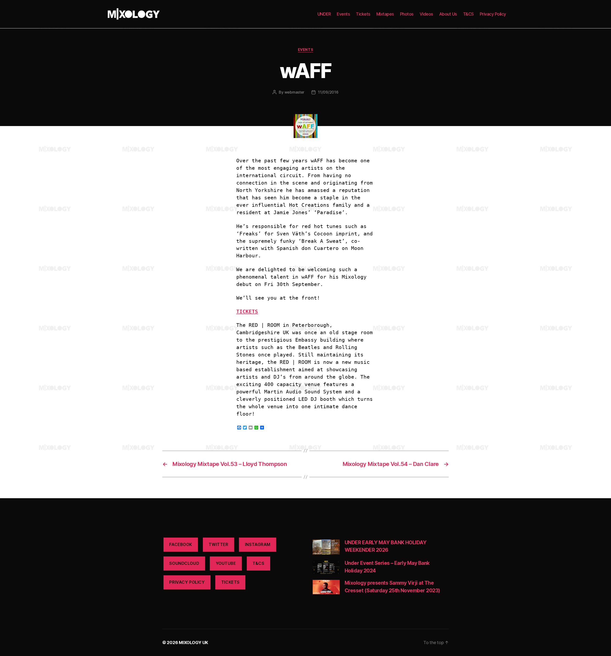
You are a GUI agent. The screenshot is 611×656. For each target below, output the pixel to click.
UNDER (324, 13)
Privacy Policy (493, 13)
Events (343, 13)
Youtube (226, 563)
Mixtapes (385, 13)
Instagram (257, 544)
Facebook (180, 544)
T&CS (468, 13)
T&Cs (258, 563)
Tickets (363, 13)
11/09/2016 (328, 92)
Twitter (218, 544)
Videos (426, 13)
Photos (407, 13)
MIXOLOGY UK (193, 642)
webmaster (294, 92)
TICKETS (247, 311)
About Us (448, 13)
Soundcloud (184, 563)
